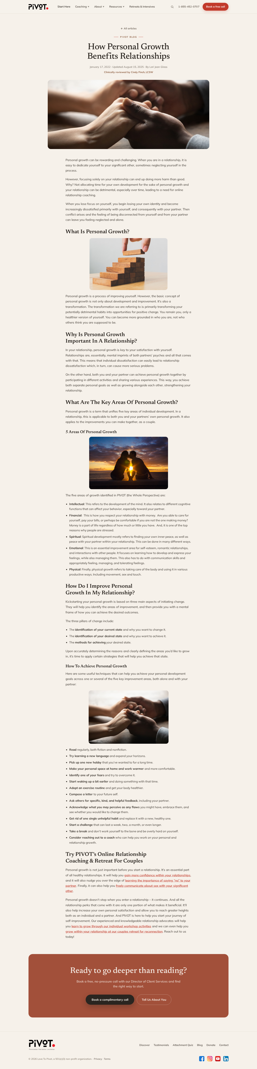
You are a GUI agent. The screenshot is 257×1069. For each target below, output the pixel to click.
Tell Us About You (154, 999)
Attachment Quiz (183, 1045)
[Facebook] (201, 1058)
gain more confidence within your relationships (157, 875)
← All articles (129, 28)
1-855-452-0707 (188, 6)
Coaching (82, 6)
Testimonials (161, 1045)
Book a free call (215, 6)
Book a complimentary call (110, 999)
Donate (210, 1045)
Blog (200, 1045)
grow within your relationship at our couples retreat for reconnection (114, 931)
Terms (107, 1058)
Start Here (64, 6)
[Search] (172, 7)
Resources (116, 6)
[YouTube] (217, 1058)
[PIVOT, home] (38, 7)
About (99, 6)
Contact (224, 1045)
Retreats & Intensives (142, 6)
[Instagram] (209, 1058)
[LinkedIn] (226, 1058)
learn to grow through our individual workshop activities (111, 926)
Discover (144, 1045)
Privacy (98, 1058)
